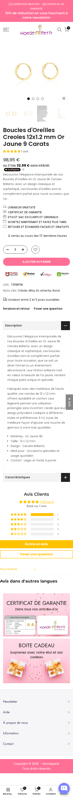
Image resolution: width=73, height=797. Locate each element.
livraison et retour (16, 309)
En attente (43, 291)
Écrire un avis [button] (36, 544)
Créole (22, 291)
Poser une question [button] (36, 554)
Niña (32, 291)
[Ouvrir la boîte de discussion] (64, 788)
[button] (12, 151)
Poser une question (48, 309)
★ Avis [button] (70, 402)
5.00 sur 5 (47, 502)
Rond (56, 291)
